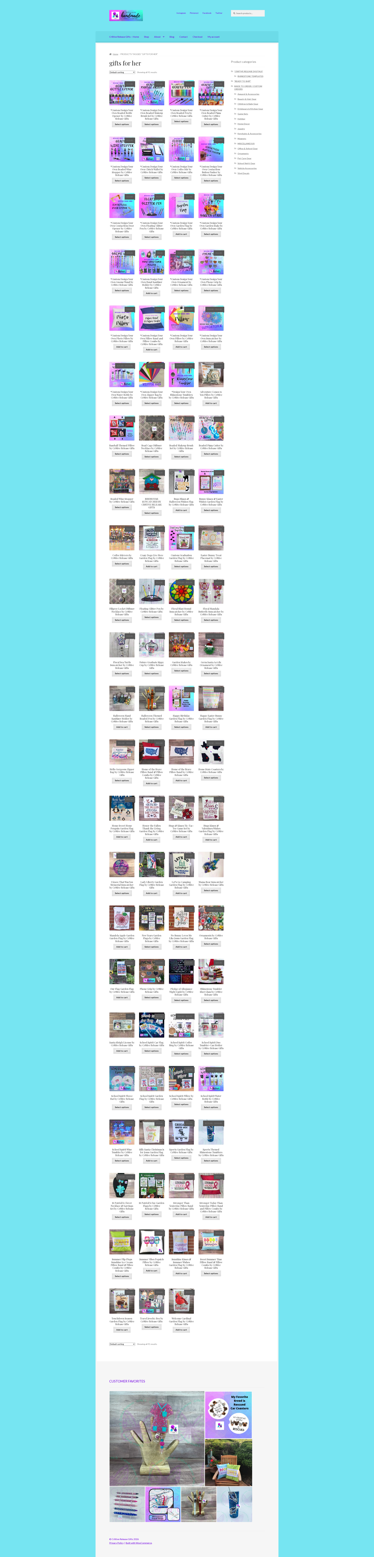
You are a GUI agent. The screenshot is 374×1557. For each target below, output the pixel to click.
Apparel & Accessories (248, 94)
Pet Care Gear (244, 158)
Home (115, 54)
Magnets (242, 138)
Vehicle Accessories (247, 168)
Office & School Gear (248, 148)
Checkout (197, 36)
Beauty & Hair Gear (247, 99)
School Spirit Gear (246, 163)
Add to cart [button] (181, 234)
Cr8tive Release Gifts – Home (124, 36)
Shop (146, 36)
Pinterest (194, 13)
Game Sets (243, 114)
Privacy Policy (116, 1542)
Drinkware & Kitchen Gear (250, 109)
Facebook (207, 13)
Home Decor (244, 124)
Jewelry (241, 129)
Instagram (181, 13)
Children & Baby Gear (248, 104)
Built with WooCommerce (139, 1542)
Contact (183, 36)
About (157, 36)
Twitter (218, 13)
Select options (122, 124)
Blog (171, 36)
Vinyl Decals (243, 173)
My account (214, 36)
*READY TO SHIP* (242, 81)
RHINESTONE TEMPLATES (250, 76)
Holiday (241, 119)
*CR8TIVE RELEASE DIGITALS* (248, 71)
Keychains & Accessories (250, 133)
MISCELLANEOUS (246, 143)
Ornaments (243, 153)
